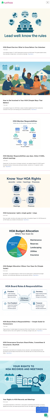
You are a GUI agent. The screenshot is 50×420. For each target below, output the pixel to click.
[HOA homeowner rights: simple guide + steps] (25, 191)
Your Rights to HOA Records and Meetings (19, 399)
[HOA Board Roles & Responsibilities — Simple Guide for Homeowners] (25, 299)
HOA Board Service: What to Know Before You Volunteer (24, 47)
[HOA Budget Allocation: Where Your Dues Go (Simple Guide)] (25, 244)
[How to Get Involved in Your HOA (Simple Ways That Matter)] (25, 78)
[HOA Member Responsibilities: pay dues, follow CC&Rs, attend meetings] (25, 134)
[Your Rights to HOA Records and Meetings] (25, 377)
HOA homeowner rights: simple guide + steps (20, 213)
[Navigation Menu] (47, 2)
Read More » (31, 54)
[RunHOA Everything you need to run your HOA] (7, 2)
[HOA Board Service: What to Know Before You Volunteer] (25, 25)
